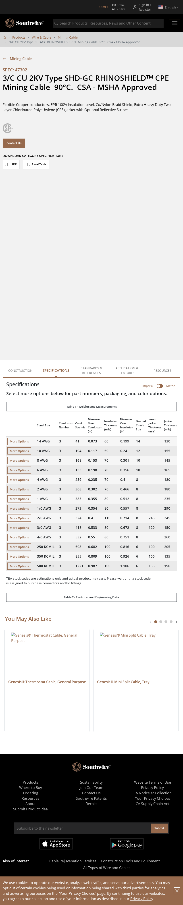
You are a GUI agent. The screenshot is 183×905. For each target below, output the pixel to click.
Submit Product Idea (30, 809)
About (30, 803)
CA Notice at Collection (152, 793)
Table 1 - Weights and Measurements (92, 407)
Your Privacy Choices (152, 798)
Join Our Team (91, 787)
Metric (170, 386)
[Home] (4, 37)
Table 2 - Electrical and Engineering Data (91, 597)
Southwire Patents (91, 798)
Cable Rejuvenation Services (72, 861)
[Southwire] (24, 23)
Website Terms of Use (152, 782)
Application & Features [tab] (127, 370)
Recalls (91, 803)
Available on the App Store (56, 843)
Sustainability (91, 782)
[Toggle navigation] (174, 23)
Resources (30, 798)
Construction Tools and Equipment (130, 861)
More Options (19, 441)
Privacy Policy (141, 898)
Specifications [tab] (56, 370)
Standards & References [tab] (91, 370)
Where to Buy (30, 787)
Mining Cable (68, 37)
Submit (159, 828)
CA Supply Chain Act (152, 803)
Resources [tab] (162, 370)
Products (18, 37)
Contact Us (13, 143)
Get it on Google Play (126, 843)
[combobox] (108, 23)
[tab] (155, 621)
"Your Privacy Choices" (77, 893)
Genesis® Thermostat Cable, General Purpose (47, 681)
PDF (14, 164)
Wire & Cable (41, 37)
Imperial (147, 386)
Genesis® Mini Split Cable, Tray (123, 681)
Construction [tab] (20, 370)
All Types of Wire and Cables (106, 867)
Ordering (30, 793)
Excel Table (38, 164)
